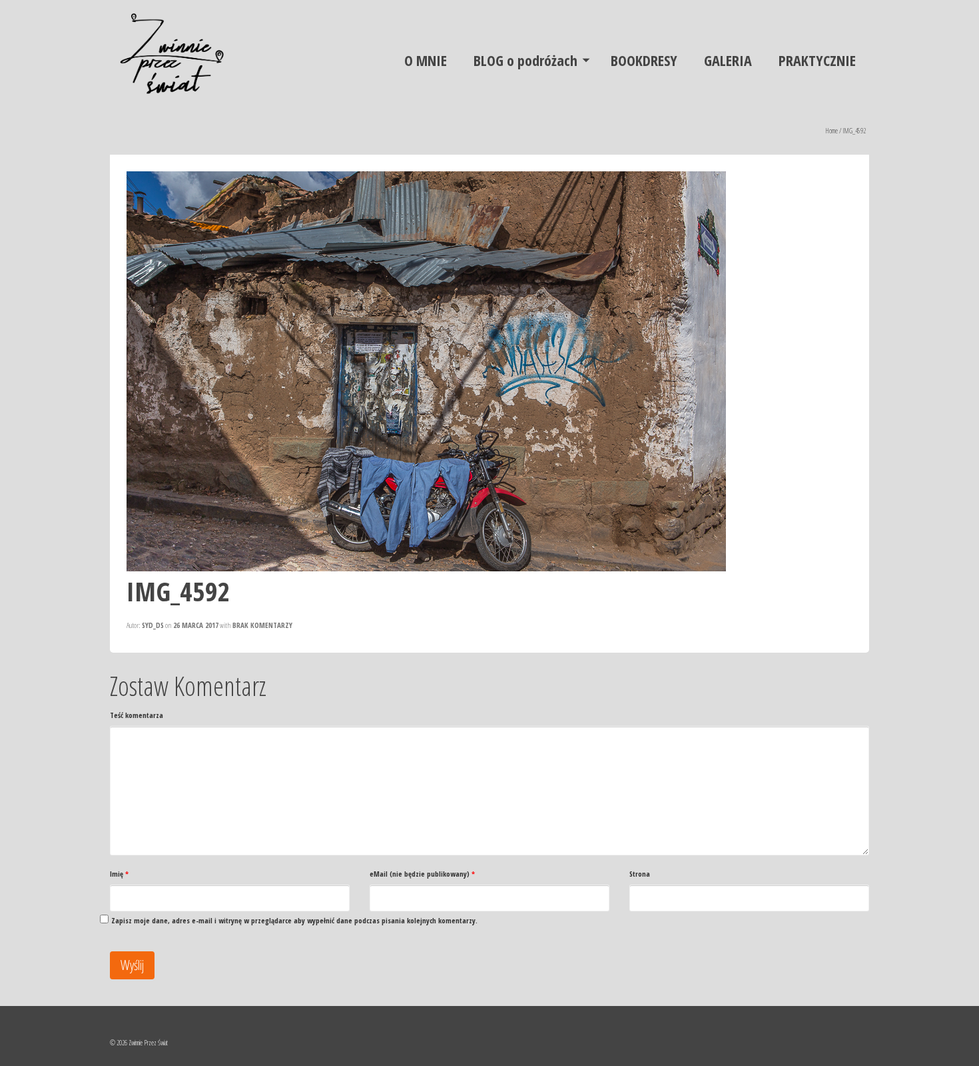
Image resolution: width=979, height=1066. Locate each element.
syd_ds (153, 625)
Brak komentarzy (262, 625)
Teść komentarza (136, 715)
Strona (639, 874)
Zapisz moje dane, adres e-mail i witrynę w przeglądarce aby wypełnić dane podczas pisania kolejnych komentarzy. (294, 920)
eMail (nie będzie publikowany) (422, 874)
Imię (119, 874)
